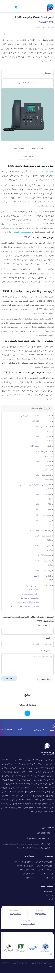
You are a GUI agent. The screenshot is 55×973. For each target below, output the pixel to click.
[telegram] (12, 66)
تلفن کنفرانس (28, 873)
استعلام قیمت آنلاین (27, 82)
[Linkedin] (42, 818)
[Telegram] (36, 818)
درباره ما (49, 895)
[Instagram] (24, 818)
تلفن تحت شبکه (46, 171)
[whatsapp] (15, 66)
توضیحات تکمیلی (36, 148)
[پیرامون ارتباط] (50, 8)
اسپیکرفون (30, 877)
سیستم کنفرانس (46, 869)
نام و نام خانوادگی (42, 625)
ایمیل (47, 638)
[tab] (36, 148)
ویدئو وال (49, 877)
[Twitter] (30, 818)
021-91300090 (43, 833)
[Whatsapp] (18, 818)
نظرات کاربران (28, 156)
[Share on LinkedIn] (18, 66)
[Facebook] (12, 818)
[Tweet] (9, 66)
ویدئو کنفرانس (47, 873)
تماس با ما (48, 891)
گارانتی (50, 899)
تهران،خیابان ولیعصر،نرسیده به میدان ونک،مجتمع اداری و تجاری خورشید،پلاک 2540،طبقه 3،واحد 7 (26, 846)
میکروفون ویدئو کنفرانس (24, 861)
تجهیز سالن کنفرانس (44, 861)
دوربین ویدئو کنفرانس (25, 865)
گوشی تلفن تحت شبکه (45, 27)
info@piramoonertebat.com (38, 838)
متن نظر (45, 650)
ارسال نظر (9, 678)
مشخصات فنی (18, 148)
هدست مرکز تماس (26, 869)
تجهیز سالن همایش (45, 865)
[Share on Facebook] (6, 66)
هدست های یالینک (22, 232)
